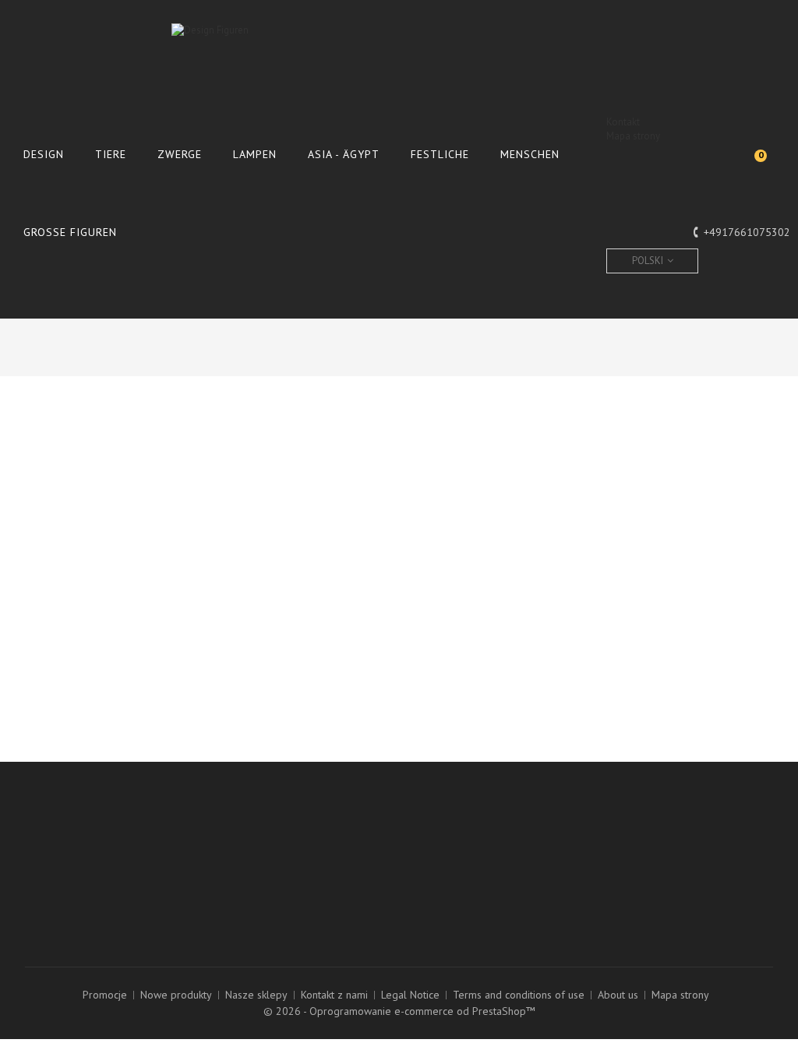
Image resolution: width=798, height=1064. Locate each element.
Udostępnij (543, 513)
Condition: (434, 448)
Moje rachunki (244, 851)
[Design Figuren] (399, 69)
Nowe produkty (176, 995)
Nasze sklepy (256, 995)
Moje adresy (241, 868)
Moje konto (253, 805)
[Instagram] (38, 890)
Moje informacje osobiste (271, 885)
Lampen (255, 154)
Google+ (632, 513)
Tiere (110, 154)
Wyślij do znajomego (97, 424)
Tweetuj (455, 513)
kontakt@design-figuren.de (482, 908)
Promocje (105, 995)
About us (618, 995)
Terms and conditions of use (518, 995)
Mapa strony (633, 136)
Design (43, 154)
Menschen (530, 154)
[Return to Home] (546, 345)
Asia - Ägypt (344, 154)
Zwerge (179, 154)
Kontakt (623, 122)
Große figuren (70, 232)
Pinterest (720, 513)
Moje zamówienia (253, 833)
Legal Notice (410, 995)
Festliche (440, 154)
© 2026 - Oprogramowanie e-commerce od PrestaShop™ (399, 1011)
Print (62, 445)
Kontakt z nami (334, 995)
